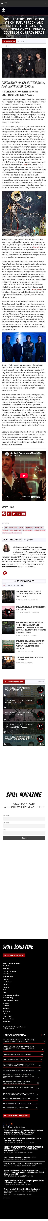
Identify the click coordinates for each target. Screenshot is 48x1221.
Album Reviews (7, 974)
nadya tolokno (29, 527)
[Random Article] (6, 46)
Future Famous (37, 289)
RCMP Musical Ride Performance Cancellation (20, 1157)
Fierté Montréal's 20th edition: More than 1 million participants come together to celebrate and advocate (22, 1191)
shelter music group (15, 530)
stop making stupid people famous (12, 533)
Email (4, 830)
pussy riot (5, 530)
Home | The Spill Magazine (11, 963)
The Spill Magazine (19, 1027)
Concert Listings (8, 998)
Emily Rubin (28, 540)
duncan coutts (13, 527)
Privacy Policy (7, 1016)
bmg (6, 527)
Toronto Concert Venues (10, 1000)
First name (6, 815)
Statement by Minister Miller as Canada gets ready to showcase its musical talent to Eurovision (23, 1131)
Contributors (7, 1011)
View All (40, 681)
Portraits (6, 987)
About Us (6, 1003)
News (4, 990)
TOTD (5, 1013)
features (21, 527)
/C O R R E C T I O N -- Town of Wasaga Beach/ (23, 1164)
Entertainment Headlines (11, 995)
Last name (6, 822)
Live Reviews (7, 982)
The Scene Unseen (8, 1019)
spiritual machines (27, 530)
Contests (6, 1006)
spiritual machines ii (39, 530)
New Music (6, 1008)
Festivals (6, 984)
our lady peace (39, 527)
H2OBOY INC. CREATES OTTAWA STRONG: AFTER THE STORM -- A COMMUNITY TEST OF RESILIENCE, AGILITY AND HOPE (23, 1149)
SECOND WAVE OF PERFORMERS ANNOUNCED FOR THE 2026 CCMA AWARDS (22, 1139)
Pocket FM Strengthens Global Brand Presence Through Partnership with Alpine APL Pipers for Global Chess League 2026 (24, 1172)
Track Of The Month (9, 971)
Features (6, 523)
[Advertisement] (24, 769)
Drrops (25, 165)
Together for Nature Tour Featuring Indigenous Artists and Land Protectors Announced (24, 1181)
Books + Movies (8, 976)
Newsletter (6, 966)
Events (5, 992)
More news (6, 1198)
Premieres (6, 968)
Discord (36, 247)
